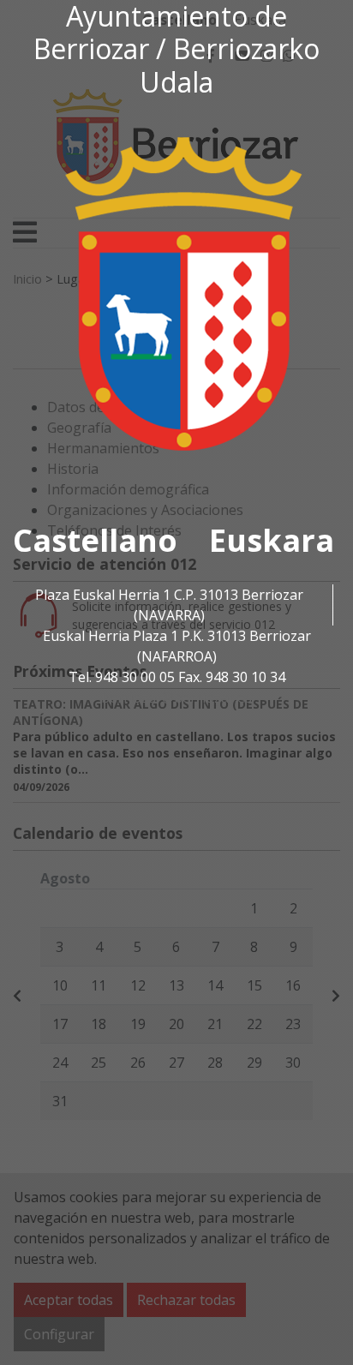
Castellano (95, 540)
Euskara (271, 540)
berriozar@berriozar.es (176, 697)
